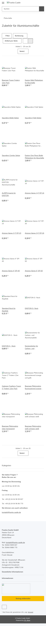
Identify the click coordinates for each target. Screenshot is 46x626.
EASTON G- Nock (31, 308)
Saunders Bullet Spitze (10, 118)
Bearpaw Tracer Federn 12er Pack (11, 81)
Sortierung (19, 36)
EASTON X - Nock (8, 346)
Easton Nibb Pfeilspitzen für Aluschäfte (34, 81)
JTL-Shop (27, 620)
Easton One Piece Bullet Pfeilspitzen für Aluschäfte (34, 156)
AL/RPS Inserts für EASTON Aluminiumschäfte (9, 194)
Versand (30, 612)
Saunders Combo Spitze (11, 155)
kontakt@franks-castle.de (15, 542)
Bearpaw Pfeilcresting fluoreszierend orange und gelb (33, 387)
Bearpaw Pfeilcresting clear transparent (10, 427)
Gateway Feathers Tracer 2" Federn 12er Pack (11, 387)
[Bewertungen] (5, 120)
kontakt (4, 512)
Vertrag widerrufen (23, 598)
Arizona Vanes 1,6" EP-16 (34, 193)
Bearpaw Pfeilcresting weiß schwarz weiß (33, 427)
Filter (7, 36)
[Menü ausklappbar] (3, 1)
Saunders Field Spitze (33, 118)
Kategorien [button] (6, 466)
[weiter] (42, 51)
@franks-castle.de (14, 512)
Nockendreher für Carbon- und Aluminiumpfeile (31, 347)
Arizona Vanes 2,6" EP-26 (34, 233)
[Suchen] (41, 8)
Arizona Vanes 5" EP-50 (34, 271)
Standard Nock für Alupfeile (8, 309)
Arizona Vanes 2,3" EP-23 (11, 233)
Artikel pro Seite (11, 41)
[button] (35, 2)
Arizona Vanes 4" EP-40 (11, 271)
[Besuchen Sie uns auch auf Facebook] (4, 607)
